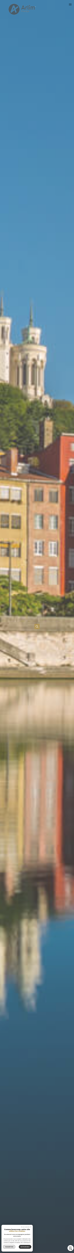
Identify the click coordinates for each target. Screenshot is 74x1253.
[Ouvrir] (37, 626)
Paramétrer (9, 1247)
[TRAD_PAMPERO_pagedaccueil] (22, 16)
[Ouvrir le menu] (71, 4)
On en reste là (25, 1227)
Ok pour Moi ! (25, 1247)
